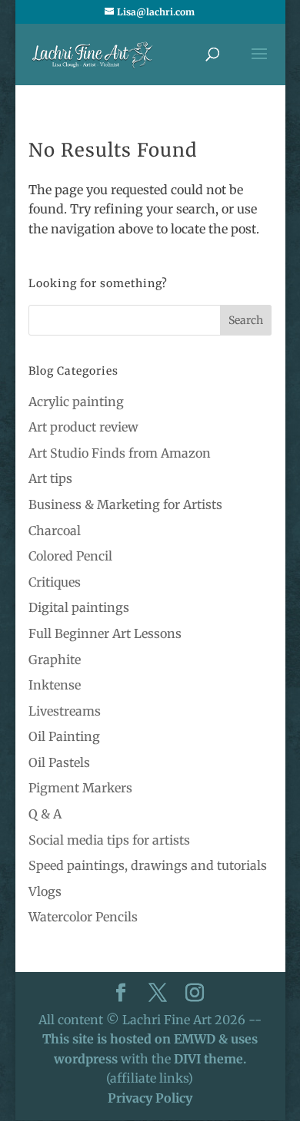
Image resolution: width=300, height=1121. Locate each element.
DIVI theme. (210, 1058)
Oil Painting (64, 736)
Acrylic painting (76, 401)
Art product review (83, 427)
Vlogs (45, 891)
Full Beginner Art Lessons (105, 633)
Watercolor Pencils (83, 916)
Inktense (54, 685)
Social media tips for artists (109, 840)
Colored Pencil (70, 556)
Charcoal (54, 530)
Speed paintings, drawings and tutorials (147, 865)
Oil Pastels (59, 762)
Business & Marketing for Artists (125, 504)
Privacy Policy (150, 1098)
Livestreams (64, 711)
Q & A (45, 814)
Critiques (54, 582)
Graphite (54, 659)
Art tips (50, 478)
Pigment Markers (80, 787)
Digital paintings (78, 607)
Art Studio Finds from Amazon (119, 453)
